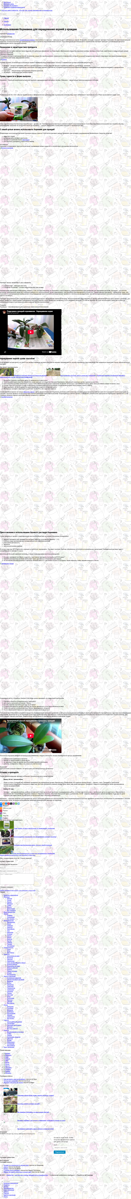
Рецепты (7, 954)
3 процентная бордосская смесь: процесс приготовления (33, 845)
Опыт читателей (9, 1047)
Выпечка (10, 958)
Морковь (10, 932)
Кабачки (10, 925)
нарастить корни (28, 392)
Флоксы (10, 1000)
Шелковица (11, 909)
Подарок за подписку (11, 5)
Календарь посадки (13, 1037)
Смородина (11, 1017)
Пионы (9, 993)
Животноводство (9, 912)
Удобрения (11, 34)
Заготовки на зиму (13, 956)
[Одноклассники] (3, 804)
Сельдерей (11, 917)
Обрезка (10, 1039)
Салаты (9, 969)
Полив (9, 1040)
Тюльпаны (10, 998)
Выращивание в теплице (15, 1032)
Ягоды (6, 1005)
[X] (11, 804)
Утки (8, 951)
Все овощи (10, 946)
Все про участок (12, 1028)
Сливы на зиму (12, 971)
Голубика (10, 1008)
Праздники (11, 1042)
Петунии (10, 995)
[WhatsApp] (16, 804)
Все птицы (10, 952)
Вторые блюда (12, 964)
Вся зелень (11, 919)
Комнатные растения (14, 978)
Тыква (9, 941)
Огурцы (9, 934)
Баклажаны (11, 922)
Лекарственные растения (15, 979)
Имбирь (9, 915)
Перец (9, 936)
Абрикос (10, 904)
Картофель (10, 929)
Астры (9, 983)
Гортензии (10, 990)
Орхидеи (10, 991)
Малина (9, 1015)
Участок (6, 1020)
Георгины (10, 986)
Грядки (9, 1035)
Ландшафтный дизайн (14, 1022)
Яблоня (9, 898)
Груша (9, 900)
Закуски (9, 959)
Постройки (10, 1023)
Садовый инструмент (14, 1025)
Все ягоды (10, 1018)
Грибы (9, 1033)
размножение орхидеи (27, 40)
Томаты (9, 942)
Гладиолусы (11, 988)
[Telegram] (18, 804)
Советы (6, 1030)
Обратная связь (9, 4)
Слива (9, 905)
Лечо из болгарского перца (16, 963)
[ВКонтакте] (1, 804)
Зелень (6, 914)
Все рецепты (11, 974)
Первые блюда (12, 968)
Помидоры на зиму (13, 966)
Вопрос (6, 1169)
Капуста (9, 927)
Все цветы (10, 1003)
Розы (9, 996)
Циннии (9, 1001)
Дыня (9, 924)
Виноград (10, 1006)
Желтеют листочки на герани (13, 1082)
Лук (8, 931)
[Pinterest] (8, 804)
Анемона (10, 981)
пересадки (25, 140)
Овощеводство (9, 920)
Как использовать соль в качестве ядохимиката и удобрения (34, 853)
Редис (9, 937)
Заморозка (10, 961)
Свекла (9, 939)
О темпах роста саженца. (12, 1170)
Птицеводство (8, 947)
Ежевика (10, 1010)
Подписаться (59, 1152)
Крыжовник (11, 1013)
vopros (6, 1167)
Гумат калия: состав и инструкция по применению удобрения (34, 828)
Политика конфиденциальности (14, 7)
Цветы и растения (10, 976)
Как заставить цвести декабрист (14, 1079)
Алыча (9, 907)
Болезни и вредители (11, 895)
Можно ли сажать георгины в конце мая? (17, 1172)
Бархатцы (10, 985)
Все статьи (7, 2)
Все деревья (11, 910)
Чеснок (9, 944)
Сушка (9, 973)
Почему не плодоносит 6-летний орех (16, 1165)
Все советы (11, 1045)
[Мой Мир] (6, 804)
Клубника (10, 1012)
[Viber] (13, 804)
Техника (9, 1027)
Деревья (7, 897)
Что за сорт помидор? (11, 1081)
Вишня (9, 902)
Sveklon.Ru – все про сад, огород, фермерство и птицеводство (27, 1175)
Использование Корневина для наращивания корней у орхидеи (35, 837)
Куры (9, 949)
